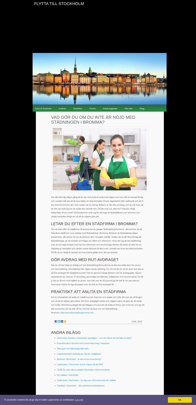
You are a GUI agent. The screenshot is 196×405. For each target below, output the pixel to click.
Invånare (62, 108)
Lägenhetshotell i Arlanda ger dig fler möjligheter (79, 354)
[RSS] (65, 321)
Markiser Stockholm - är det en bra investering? (79, 359)
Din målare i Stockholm (68, 375)
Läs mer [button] (79, 400)
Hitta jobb (128, 108)
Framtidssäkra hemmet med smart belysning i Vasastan (83, 343)
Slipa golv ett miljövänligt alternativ (73, 348)
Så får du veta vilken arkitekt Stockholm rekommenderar (83, 370)
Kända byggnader (110, 108)
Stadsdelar (77, 108)
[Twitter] (59, 321)
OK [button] (179, 400)
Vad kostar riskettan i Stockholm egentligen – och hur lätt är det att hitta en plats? (94, 338)
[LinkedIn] (62, 321)
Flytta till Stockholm (43, 108)
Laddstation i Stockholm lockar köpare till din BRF (80, 364)
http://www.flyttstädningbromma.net (76, 312)
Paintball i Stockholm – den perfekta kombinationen (80, 385)
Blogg (142, 108)
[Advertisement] (98, 31)
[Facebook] (56, 321)
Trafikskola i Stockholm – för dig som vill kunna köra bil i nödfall (86, 380)
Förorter (92, 108)
